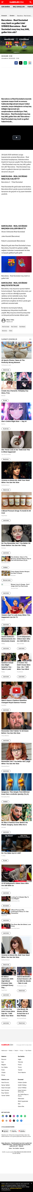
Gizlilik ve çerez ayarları (8, 1152)
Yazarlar (20, 1070)
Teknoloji (20, 1062)
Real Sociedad (5, 326)
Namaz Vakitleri (5, 1085)
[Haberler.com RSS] (2, 1120)
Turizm (20, 1067)
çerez (3, 1185)
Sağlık (19, 1059)
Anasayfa (4, 15)
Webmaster (21, 1098)
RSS (19, 1104)
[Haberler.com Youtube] (10, 1120)
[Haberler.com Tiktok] (13, 1120)
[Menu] (2, 2)
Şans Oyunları (5, 1090)
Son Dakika (4, 1067)
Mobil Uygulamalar (23, 1101)
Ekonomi (3, 1059)
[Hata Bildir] (17, 1152)
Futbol (10, 330)
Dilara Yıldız (10, 320)
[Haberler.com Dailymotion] (21, 1120)
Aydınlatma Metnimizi (16, 1188)
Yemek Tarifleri (5, 1095)
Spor (2, 1062)
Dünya (3, 1075)
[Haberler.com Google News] (2, 1116)
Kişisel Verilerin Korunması (22, 1091)
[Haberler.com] (7, 1045)
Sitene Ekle (21, 1106)
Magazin (3, 1064)
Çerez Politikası (22, 1087)
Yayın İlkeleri (28, 1050)
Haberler (3, 1056)
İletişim (16, 1050)
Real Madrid (22, 326)
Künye (21, 1050)
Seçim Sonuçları (5, 1087)
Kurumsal (20, 1079)
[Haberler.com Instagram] (13, 1116)
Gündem (12, 15)
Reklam (10, 1050)
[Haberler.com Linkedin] (17, 1116)
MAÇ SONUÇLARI (19, 7)
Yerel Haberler (22, 1072)
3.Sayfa (3, 1072)
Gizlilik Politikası (22, 1085)
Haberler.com (5, 1079)
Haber (10, 1148)
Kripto (3, 1070)
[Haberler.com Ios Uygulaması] (5, 1131)
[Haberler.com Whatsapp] (21, 1116)
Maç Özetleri (14, 326)
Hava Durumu (5, 1082)
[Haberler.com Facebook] (6, 1116)
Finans (20, 1064)
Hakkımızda (4, 1050)
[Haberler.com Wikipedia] (6, 1120)
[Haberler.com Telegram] (17, 1120)
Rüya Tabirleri (5, 1093)
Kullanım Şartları (22, 1082)
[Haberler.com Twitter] (10, 1116)
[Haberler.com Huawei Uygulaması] (22, 1131)
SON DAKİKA (5, 7)
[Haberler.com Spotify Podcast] (25, 1116)
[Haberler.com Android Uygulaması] (13, 1131)
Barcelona (4, 330)
